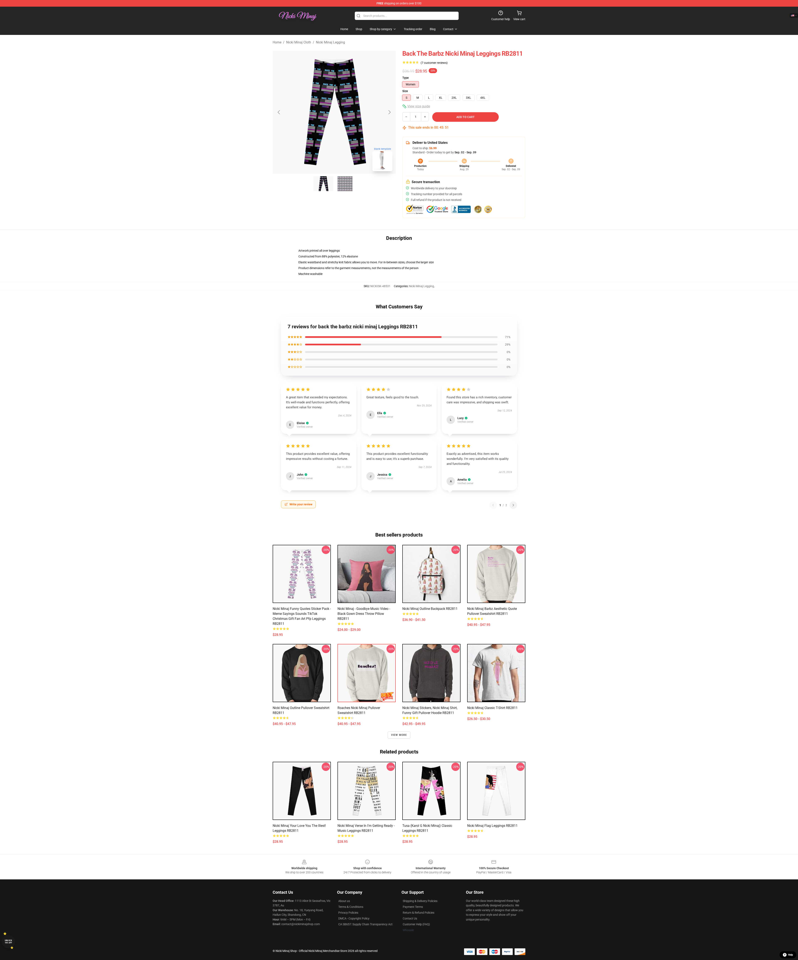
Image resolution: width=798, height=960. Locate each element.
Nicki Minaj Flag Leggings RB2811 (492, 826)
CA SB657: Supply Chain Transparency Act (365, 924)
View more (399, 735)
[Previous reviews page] (493, 505)
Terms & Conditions (350, 906)
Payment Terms (413, 906)
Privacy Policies (348, 912)
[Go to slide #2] (345, 183)
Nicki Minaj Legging (330, 42)
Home (277, 42)
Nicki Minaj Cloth (298, 42)
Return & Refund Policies (418, 912)
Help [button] (790, 954)
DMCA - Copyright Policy (353, 918)
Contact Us (410, 918)
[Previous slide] (279, 112)
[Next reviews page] (513, 505)
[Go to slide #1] (323, 183)
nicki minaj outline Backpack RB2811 (430, 609)
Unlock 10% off (8, 941)
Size (405, 91)
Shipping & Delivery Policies (420, 901)
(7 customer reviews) (434, 62)
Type (405, 77)
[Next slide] (389, 112)
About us (344, 901)
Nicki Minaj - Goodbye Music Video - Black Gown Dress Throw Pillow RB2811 (363, 614)
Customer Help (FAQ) (416, 924)
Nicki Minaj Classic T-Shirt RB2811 (492, 708)
